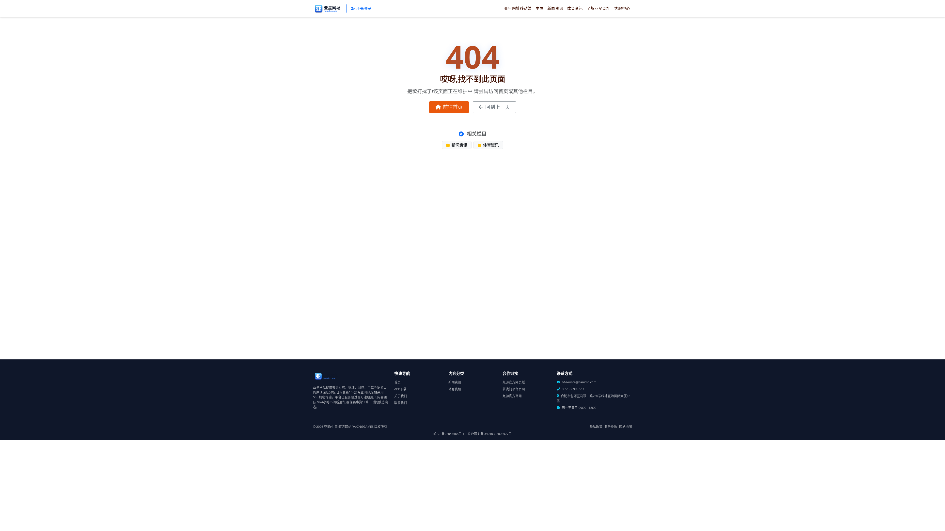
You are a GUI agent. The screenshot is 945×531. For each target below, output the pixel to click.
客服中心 (622, 8)
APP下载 (400, 389)
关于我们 (400, 396)
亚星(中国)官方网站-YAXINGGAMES (349, 427)
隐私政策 (596, 427)
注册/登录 (363, 8)
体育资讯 (575, 8)
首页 (397, 382)
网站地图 (625, 427)
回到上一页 (497, 107)
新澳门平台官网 (514, 389)
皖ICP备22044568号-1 (448, 434)
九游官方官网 (512, 396)
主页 (539, 8)
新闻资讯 (555, 8)
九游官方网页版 (514, 382)
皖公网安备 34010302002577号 (490, 434)
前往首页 (453, 107)
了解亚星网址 (598, 8)
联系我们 (400, 403)
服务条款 (610, 427)
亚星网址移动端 (518, 8)
